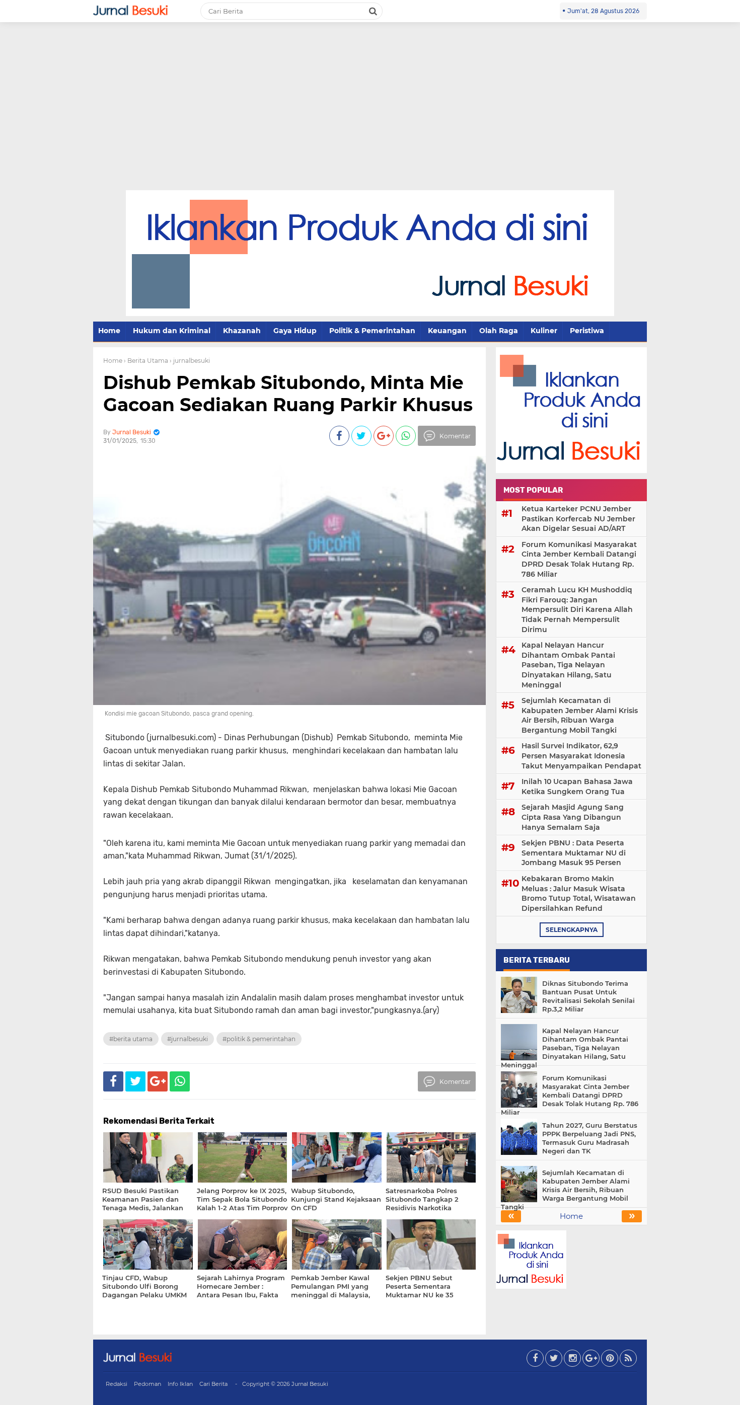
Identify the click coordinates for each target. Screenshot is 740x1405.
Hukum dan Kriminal (171, 330)
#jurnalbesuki (187, 1039)
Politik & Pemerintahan (372, 330)
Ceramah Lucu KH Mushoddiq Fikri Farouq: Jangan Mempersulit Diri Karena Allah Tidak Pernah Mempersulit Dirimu (577, 609)
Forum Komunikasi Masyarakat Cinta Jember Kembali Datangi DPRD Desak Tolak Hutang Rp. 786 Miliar (579, 559)
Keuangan (447, 330)
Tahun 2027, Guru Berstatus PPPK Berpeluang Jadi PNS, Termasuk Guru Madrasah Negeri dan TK (589, 1138)
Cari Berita (213, 1383)
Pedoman (147, 1383)
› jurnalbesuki (190, 360)
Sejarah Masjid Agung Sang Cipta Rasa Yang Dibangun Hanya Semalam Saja (573, 817)
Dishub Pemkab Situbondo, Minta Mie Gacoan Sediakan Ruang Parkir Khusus (288, 393)
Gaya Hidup (295, 330)
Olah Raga (498, 330)
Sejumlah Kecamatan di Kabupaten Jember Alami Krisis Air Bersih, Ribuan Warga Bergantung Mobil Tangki (580, 715)
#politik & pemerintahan (259, 1039)
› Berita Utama (146, 360)
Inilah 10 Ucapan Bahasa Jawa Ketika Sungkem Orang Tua (577, 786)
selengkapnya (572, 929)
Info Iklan (180, 1383)
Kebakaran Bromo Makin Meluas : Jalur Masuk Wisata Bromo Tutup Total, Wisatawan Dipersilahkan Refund (579, 893)
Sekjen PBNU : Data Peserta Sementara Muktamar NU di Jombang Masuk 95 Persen (574, 852)
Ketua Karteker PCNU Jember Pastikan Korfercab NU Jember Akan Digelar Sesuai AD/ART (578, 518)
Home (109, 330)
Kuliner (544, 330)
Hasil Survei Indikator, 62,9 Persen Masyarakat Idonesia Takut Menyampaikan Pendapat (581, 755)
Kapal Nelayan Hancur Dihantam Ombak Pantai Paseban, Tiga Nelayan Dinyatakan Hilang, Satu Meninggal (568, 665)
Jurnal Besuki (309, 1383)
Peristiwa (587, 330)
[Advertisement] (370, 114)
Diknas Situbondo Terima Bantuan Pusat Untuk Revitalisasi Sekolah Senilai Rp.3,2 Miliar (588, 996)
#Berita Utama (131, 1039)
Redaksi (116, 1383)
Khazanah (242, 330)
